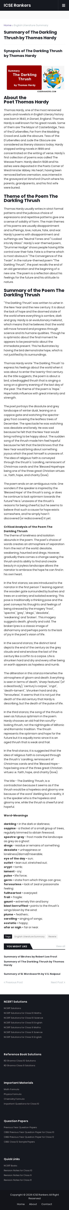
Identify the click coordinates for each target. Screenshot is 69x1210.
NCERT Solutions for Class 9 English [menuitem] (23, 1037)
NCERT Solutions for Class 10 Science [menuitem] (23, 1017)
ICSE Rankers (17, 5)
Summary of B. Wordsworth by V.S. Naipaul (32, 974)
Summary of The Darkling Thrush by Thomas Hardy (34, 963)
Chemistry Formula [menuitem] (14, 1098)
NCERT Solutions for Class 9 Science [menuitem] (23, 1032)
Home (8, 25)
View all (60, 946)
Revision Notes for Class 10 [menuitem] (18, 1170)
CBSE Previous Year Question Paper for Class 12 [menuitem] (29, 1137)
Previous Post (14, 982)
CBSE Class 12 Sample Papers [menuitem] (19, 1141)
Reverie (52, 936)
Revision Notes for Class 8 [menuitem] (17, 1180)
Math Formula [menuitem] (11, 1089)
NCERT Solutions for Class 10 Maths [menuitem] (22, 1013)
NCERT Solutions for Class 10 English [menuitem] (23, 1022)
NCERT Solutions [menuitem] (12, 1008)
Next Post (57, 982)
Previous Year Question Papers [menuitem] (20, 1127)
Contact (46, 1204)
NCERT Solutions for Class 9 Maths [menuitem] (22, 1027)
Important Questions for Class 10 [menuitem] (21, 1103)
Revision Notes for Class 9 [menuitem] (18, 1175)
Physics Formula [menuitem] (12, 1094)
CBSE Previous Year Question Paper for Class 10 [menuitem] (29, 1132)
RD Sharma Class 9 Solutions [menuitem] (19, 1065)
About (33, 1204)
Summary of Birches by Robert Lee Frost (30, 956)
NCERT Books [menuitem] (10, 1165)
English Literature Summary (31, 25)
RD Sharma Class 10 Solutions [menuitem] (20, 1060)
